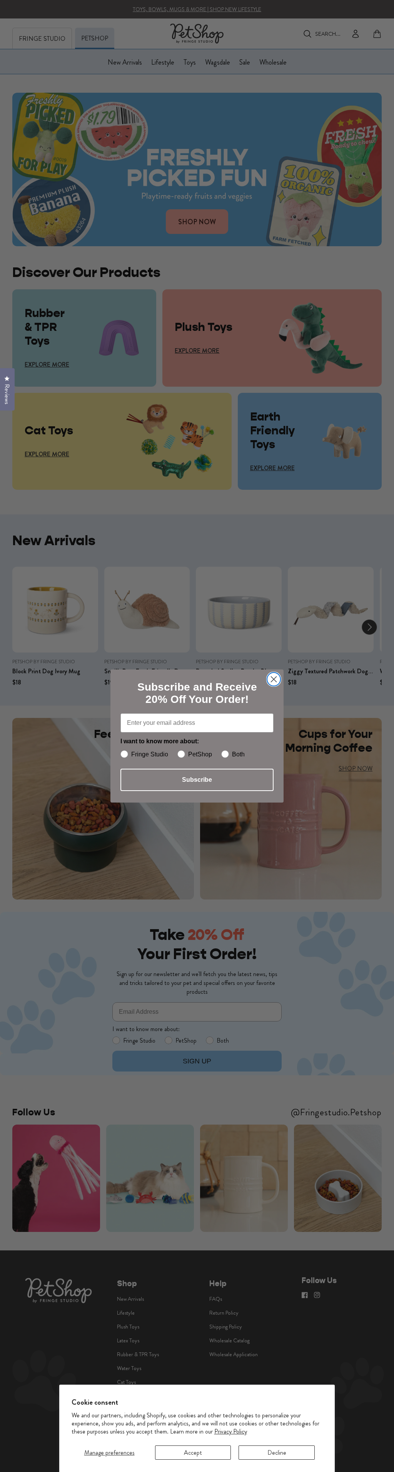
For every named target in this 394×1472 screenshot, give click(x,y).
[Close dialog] (273, 679)
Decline (276, 1452)
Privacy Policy (230, 1431)
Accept (193, 1452)
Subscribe (197, 779)
